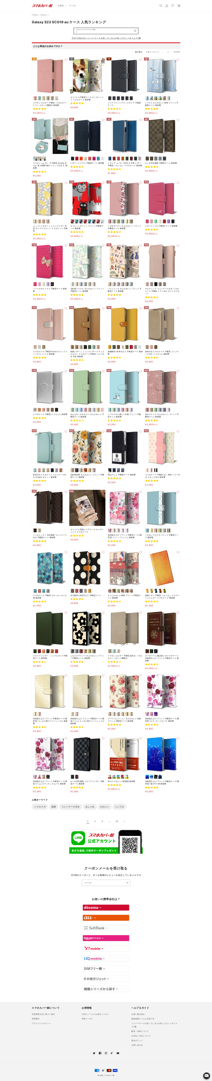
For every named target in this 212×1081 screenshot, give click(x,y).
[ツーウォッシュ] (123, 470)
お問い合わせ (137, 1045)
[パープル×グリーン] (114, 777)
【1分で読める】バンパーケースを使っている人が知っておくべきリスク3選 (106, 38)
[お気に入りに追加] (66, 60)
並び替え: (139, 52)
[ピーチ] (90, 158)
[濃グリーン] (114, 347)
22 (117, 821)
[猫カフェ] (127, 591)
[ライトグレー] (81, 347)
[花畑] (118, 591)
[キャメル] (123, 158)
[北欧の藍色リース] (81, 284)
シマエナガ (40, 806)
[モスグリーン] (127, 284)
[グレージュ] (44, 98)
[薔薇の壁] (39, 777)
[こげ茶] (118, 347)
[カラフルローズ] (123, 714)
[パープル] (169, 221)
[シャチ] (160, 777)
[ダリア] (118, 714)
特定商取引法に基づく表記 (43, 1014)
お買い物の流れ (138, 1014)
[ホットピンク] (94, 158)
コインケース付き (70, 806)
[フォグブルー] (160, 158)
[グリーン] (127, 158)
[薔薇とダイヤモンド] (48, 777)
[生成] (123, 347)
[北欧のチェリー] (94, 284)
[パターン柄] (169, 98)
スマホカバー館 (109, 1075)
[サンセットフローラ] (85, 470)
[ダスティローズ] (147, 284)
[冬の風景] (151, 98)
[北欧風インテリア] (131, 591)
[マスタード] (90, 591)
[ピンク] (35, 98)
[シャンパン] (90, 410)
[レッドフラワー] (48, 221)
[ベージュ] (48, 98)
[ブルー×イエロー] (118, 777)
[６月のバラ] (147, 714)
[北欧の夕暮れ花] (77, 284)
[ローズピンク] (39, 714)
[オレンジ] (81, 158)
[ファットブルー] (77, 221)
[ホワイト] (102, 158)
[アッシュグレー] (160, 284)
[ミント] (156, 221)
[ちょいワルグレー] (94, 221)
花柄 (53, 806)
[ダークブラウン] (131, 158)
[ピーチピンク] (98, 347)
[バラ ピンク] (118, 530)
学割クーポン (87, 1019)
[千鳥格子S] (118, 98)
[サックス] (140, 347)
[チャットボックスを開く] (206, 1075)
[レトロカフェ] (114, 591)
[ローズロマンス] (151, 714)
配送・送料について (140, 1031)
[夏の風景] (160, 98)
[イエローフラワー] (35, 221)
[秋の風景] (164, 98)
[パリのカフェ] (110, 591)
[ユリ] (131, 714)
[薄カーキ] (127, 347)
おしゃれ (90, 806)
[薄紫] (135, 347)
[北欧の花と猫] (72, 284)
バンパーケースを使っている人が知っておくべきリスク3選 (154, 1025)
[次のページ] (124, 821)
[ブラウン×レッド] (110, 777)
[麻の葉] (127, 98)
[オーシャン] (140, 158)
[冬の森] (147, 98)
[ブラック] (135, 158)
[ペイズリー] (131, 98)
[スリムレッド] (98, 221)
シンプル (119, 806)
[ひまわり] (127, 714)
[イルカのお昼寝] (147, 777)
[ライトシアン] (77, 410)
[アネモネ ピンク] (110, 530)
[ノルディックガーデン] (94, 470)
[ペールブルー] (39, 98)
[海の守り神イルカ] (151, 777)
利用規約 (36, 1019)
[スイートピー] (114, 714)
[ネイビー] (72, 158)
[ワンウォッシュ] (114, 470)
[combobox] (106, 31)
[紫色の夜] (156, 714)
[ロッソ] (114, 158)
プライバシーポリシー (41, 1023)
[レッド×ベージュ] (123, 777)
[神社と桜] (123, 591)
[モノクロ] (169, 410)
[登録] (127, 883)
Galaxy (43, 15)
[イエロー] (127, 221)
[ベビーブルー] (94, 410)
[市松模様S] (110, 98)
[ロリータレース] (44, 777)
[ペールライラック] (56, 98)
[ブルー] (98, 158)
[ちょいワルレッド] (85, 221)
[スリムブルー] (102, 221)
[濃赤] (131, 347)
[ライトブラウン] (52, 98)
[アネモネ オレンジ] (114, 530)
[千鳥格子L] (123, 98)
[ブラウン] (131, 221)
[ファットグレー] (81, 221)
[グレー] (85, 591)
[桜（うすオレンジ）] (44, 651)
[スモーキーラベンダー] (151, 284)
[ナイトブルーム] (77, 470)
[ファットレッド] (72, 221)
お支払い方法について (141, 1036)
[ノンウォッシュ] (110, 470)
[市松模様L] (114, 98)
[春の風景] (156, 98)
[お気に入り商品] (173, 6)
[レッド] (77, 158)
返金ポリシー (137, 1040)
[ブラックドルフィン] (156, 777)
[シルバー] (35, 410)
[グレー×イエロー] (127, 777)
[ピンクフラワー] (39, 221)
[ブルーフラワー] (44, 221)
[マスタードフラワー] (90, 470)
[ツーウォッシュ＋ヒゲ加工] (118, 470)
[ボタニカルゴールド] (81, 470)
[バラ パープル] (123, 530)
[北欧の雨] (85, 284)
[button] (61, 5)
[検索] (135, 31)
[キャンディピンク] (102, 410)
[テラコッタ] (85, 651)
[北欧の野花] (90, 284)
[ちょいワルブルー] (90, 221)
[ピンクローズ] (110, 714)
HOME (35, 15)
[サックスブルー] (94, 347)
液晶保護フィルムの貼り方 (142, 1019)
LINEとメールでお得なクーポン (95, 1014)
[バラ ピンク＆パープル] (127, 530)
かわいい (104, 806)
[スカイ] (110, 158)
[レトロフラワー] (72, 470)
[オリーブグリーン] (90, 347)
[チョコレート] (147, 158)
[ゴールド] (44, 347)
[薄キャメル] (110, 347)
